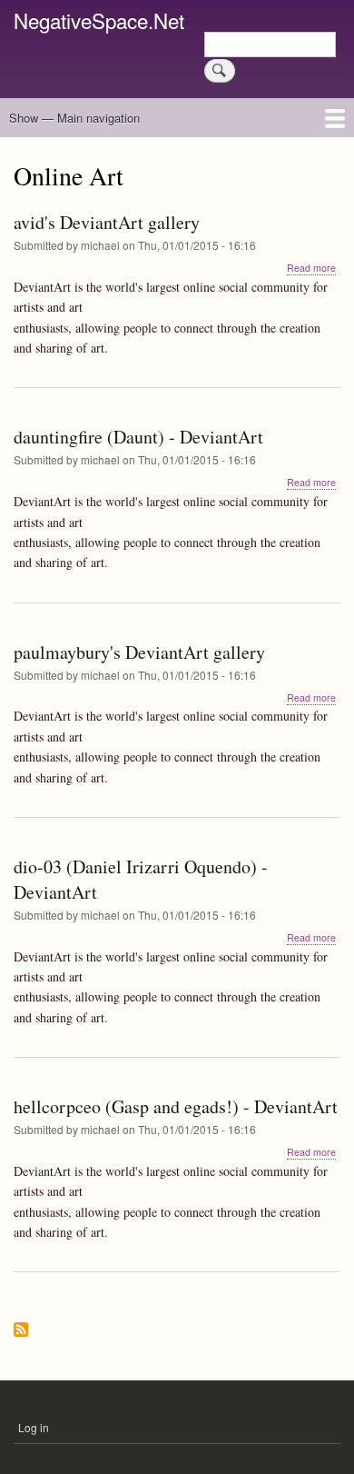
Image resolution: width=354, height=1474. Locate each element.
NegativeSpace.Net (99, 20)
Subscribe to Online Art (21, 1331)
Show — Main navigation (74, 117)
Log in (33, 1427)
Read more (311, 268)
